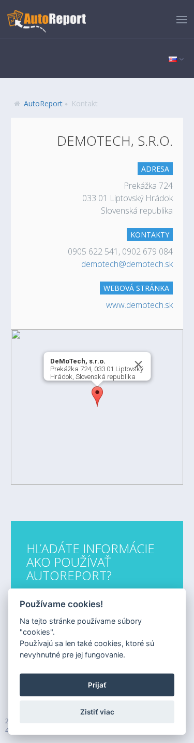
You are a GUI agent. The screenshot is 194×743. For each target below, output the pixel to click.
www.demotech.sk (139, 305)
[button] (97, 396)
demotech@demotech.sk (127, 264)
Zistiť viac (97, 712)
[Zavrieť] (138, 364)
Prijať (97, 685)
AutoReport (43, 103)
